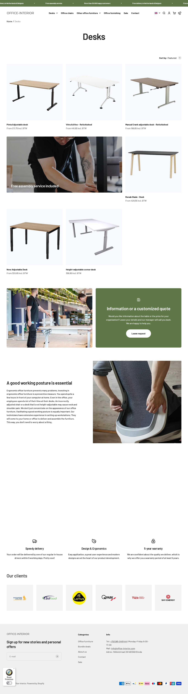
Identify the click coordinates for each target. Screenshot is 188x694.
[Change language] (157, 13)
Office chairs (67, 13)
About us (82, 651)
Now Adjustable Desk (17, 269)
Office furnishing (112, 13)
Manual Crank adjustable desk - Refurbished (146, 124)
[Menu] (14, 669)
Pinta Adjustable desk (17, 124)
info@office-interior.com (123, 648)
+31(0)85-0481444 (118, 641)
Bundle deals (84, 646)
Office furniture (85, 641)
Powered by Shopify (35, 683)
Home (9, 21)
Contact (135, 13)
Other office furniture (87, 13)
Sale (126, 13)
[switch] (9, 683)
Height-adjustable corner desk (81, 269)
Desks (52, 13)
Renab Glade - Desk (134, 197)
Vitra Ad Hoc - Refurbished (79, 124)
